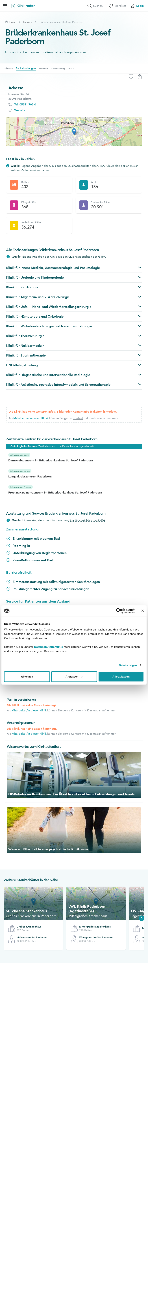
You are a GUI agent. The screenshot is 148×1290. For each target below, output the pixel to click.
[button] (74, 132)
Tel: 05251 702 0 (25, 104)
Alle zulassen (120, 676)
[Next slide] (142, 918)
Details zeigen (128, 665)
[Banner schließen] (142, 610)
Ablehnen (27, 676)
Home (12, 22)
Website (19, 110)
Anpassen (72, 676)
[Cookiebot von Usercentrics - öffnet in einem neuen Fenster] (119, 610)
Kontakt (78, 418)
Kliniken (27, 22)
